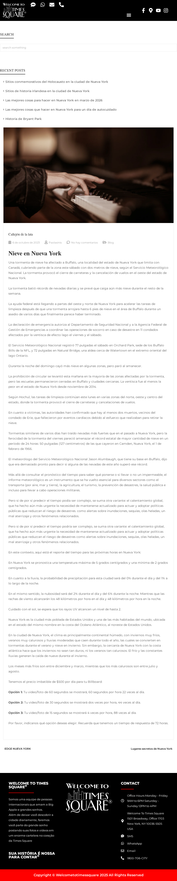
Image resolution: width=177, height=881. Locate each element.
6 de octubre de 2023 (26, 242)
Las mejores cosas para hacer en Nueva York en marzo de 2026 (54, 100)
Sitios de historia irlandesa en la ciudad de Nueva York (47, 91)
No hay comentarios (84, 242)
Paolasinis (55, 242)
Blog (111, 242)
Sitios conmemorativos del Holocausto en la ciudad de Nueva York (56, 82)
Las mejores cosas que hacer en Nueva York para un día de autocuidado (61, 109)
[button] (128, 15)
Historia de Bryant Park (23, 119)
